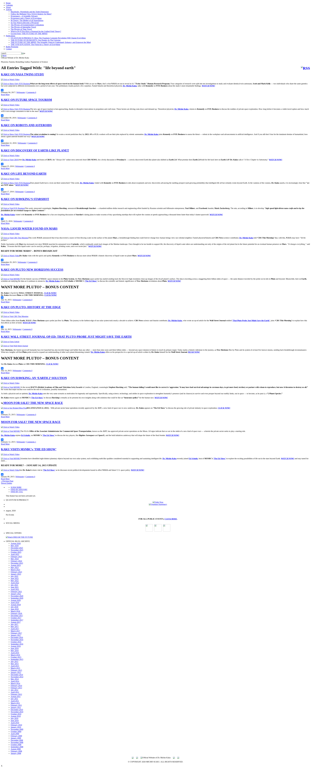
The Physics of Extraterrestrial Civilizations (27, 25)
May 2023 (15, 567)
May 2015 (15, 664)
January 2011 (16, 707)
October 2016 (16, 642)
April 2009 (15, 734)
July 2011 (14, 699)
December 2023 (17, 563)
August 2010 (16, 716)
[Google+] (137, 757)
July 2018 (14, 607)
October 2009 (16, 731)
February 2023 (16, 572)
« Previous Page (7, 481)
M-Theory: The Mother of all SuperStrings (27, 20)
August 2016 (16, 646)
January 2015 (16, 672)
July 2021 (14, 585)
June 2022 (15, 578)
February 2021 (16, 592)
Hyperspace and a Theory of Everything (26, 18)
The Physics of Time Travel (21, 29)
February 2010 (16, 725)
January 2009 (16, 738)
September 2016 (17, 644)
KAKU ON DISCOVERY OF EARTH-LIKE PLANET (35, 150)
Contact (9, 49)
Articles (9, 10)
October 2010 (16, 714)
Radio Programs (12, 47)
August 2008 (16, 749)
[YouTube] (149, 531)
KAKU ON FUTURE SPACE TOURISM (26, 99)
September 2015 (17, 659)
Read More (5, 95)
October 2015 (16, 657)
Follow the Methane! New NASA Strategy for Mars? (31, 14)
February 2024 (16, 561)
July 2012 (14, 690)
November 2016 (17, 640)
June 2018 (15, 609)
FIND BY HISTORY (19, 489)
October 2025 (16, 552)
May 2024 (15, 559)
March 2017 (15, 631)
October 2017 (16, 618)
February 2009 (16, 736)
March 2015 (15, 668)
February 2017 (16, 633)
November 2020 (17, 596)
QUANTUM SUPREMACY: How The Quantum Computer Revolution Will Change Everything (48, 38)
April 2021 (15, 589)
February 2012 (16, 694)
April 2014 (15, 681)
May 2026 (15, 546)
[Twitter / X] (158, 531)
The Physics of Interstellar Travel (23, 27)
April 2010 (15, 723)
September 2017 (17, 620)
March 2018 (15, 611)
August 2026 (16, 543)
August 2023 (16, 565)
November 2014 (17, 677)
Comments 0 (31, 92)
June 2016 (15, 648)
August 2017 (16, 622)
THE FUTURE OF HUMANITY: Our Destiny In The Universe (35, 40)
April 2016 (15, 653)
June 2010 (15, 721)
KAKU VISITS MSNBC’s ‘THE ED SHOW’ (28, 449)
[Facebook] (166, 531)
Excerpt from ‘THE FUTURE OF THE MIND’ (29, 34)
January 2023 (16, 574)
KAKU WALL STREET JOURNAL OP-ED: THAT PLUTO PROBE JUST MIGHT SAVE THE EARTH (66, 336)
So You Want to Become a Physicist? (25, 23)
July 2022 (14, 576)
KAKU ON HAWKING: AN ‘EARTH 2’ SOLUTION (34, 378)
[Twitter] (174, 757)
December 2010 (17, 710)
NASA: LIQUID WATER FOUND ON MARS (29, 228)
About (8, 7)
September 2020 (17, 598)
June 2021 (15, 587)
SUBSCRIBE (16, 487)
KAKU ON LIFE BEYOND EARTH (23, 173)
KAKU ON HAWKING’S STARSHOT (25, 199)
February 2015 (16, 670)
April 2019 (15, 602)
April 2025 (15, 554)
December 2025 (17, 548)
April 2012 (15, 692)
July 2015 (14, 661)
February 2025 (16, 557)
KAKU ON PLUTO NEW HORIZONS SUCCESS (32, 269)
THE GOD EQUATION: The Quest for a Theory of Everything (35, 44)
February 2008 (16, 751)
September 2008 (17, 747)
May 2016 (15, 651)
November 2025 (17, 550)
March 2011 (15, 703)
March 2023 (15, 570)
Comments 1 (31, 442)
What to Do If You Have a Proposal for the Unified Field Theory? (36, 31)
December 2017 (17, 616)
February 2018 (16, 613)
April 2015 (15, 666)
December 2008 (17, 740)
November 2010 (17, 712)
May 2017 (15, 627)
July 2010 (14, 718)
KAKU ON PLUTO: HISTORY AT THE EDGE (31, 307)
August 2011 (16, 696)
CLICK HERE (170, 519)
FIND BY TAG (17, 492)
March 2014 (15, 683)
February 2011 (16, 705)
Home (8, 3)
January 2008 (16, 753)
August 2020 (16, 600)
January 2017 (16, 635)
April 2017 (15, 629)
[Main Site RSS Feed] (3, 56)
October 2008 (16, 745)
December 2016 (17, 637)
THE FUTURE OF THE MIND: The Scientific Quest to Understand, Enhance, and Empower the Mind (51, 42)
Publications (10, 36)
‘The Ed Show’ (91, 281)
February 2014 (16, 686)
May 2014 (15, 679)
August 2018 (16, 605)
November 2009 (17, 729)
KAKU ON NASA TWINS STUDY (22, 74)
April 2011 (15, 701)
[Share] (155, 90)
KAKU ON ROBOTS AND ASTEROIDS (26, 125)
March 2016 (15, 655)
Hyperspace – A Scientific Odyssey (24, 16)
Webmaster (21, 92)
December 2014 (17, 675)
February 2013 (16, 688)
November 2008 (17, 742)
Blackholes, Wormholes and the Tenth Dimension (30, 12)
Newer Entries (6, 483)
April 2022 (15, 583)
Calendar (9, 5)
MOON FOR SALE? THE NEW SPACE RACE (33, 402)
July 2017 (14, 624)
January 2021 (16, 594)
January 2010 (16, 727)
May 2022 (15, 581)
